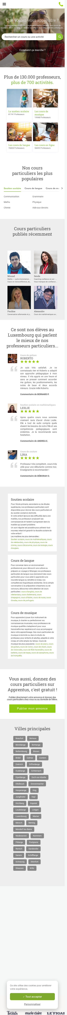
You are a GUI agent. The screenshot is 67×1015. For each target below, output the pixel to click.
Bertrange (36, 745)
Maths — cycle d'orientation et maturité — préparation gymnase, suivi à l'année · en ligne (19, 279)
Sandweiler (33, 849)
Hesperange (21, 790)
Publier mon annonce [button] (32, 708)
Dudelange (20, 771)
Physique (36, 202)
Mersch (19, 823)
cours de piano (41, 644)
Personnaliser (32, 1004)
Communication (11, 196)
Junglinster (20, 797)
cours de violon (26, 647)
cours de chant (40, 647)
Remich (19, 849)
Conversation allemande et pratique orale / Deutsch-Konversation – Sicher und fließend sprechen (19, 314)
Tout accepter (33, 996)
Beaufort (19, 738)
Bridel (18, 758)
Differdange (34, 764)
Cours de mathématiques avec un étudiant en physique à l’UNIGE (45, 314)
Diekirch (19, 764)
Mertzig (32, 823)
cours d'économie (24, 545)
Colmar (30, 758)
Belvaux (32, 738)
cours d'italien (27, 597)
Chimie (7, 207)
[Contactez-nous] (61, 4)
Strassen (20, 868)
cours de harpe (24, 653)
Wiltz (32, 868)
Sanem (19, 855)
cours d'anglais (27, 592)
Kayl (33, 797)
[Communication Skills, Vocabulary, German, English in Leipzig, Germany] (19, 309)
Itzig (34, 790)
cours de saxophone (39, 653)
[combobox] (29, 36)
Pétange (19, 842)
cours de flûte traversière (33, 650)
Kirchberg (20, 803)
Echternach (36, 771)
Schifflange (33, 855)
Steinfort (34, 862)
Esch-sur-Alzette (39, 777)
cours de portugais (26, 600)
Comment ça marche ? (32, 49)
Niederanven (21, 836)
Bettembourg (21, 751)
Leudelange (21, 810)
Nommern (37, 836)
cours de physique (31, 542)
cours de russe (39, 597)
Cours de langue (33, 188)
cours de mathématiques (35, 539)
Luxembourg (21, 816)
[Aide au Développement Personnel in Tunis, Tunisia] (45, 274)
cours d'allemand (29, 595)
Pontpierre (33, 842)
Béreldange (21, 745)
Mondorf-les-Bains (24, 829)
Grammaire (37, 196)
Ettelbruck (20, 784)
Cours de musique (55, 188)
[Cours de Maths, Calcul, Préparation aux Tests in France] (45, 309)
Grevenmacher (37, 784)
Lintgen (35, 810)
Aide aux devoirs (40, 207)
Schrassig (20, 862)
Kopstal (33, 803)
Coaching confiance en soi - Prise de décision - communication (45, 279)
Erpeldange (20, 777)
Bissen (36, 751)
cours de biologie (40, 545)
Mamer (36, 816)
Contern (42, 758)
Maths (7, 202)
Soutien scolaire (12, 188)
